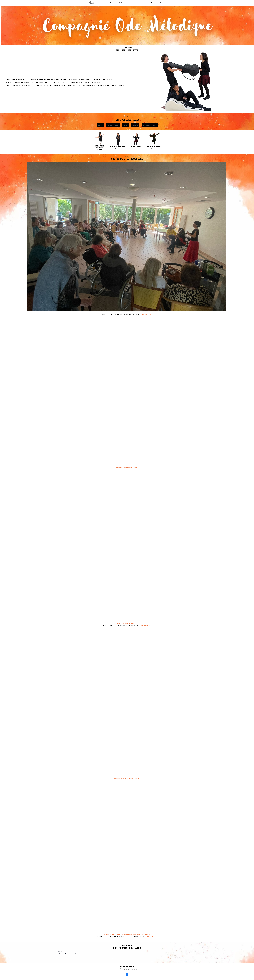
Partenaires (154, 3)
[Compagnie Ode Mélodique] (92, 2)
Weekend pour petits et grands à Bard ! (126, 778)
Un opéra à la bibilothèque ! (126, 623)
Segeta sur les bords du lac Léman (126, 467)
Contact (162, 3)
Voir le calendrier (56, 957)
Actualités (140, 3)
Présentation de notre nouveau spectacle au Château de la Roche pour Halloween (126, 934)
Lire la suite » (146, 314)
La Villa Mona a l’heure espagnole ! (126, 312)
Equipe (106, 3)
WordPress (105, 978)
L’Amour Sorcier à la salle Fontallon (71, 954)
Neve (90, 978)
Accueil (100, 3)
